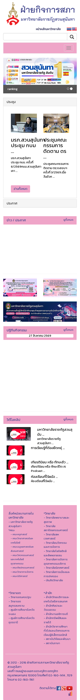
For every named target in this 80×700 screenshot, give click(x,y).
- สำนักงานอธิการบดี (56, 614)
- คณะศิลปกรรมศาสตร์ (22, 567)
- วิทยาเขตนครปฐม (20, 597)
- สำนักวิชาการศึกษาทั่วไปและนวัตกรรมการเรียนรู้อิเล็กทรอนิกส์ (57, 631)
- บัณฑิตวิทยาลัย (53, 580)
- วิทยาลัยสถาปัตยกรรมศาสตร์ (56, 528)
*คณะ (12, 530)
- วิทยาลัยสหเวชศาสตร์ (51, 536)
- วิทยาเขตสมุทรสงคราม (17, 603)
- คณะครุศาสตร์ (19, 534)
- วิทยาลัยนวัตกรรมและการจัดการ (55, 545)
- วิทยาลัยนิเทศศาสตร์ (56, 568)
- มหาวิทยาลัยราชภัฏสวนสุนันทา (21, 524)
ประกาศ (12, 203)
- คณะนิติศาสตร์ (19, 576)
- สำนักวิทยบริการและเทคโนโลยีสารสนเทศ (56, 599)
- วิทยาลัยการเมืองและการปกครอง (57, 574)
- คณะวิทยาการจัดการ (22, 572)
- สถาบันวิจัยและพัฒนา (57, 639)
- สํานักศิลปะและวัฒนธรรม (53, 608)
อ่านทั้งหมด (20, 189)
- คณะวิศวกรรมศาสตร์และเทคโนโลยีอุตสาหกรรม (22, 559)
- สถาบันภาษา (52, 643)
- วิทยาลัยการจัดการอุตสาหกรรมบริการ (56, 561)
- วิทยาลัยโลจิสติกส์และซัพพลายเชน (55, 553)
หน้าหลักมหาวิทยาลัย (48, 29)
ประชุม (11, 101)
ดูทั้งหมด (68, 220)
